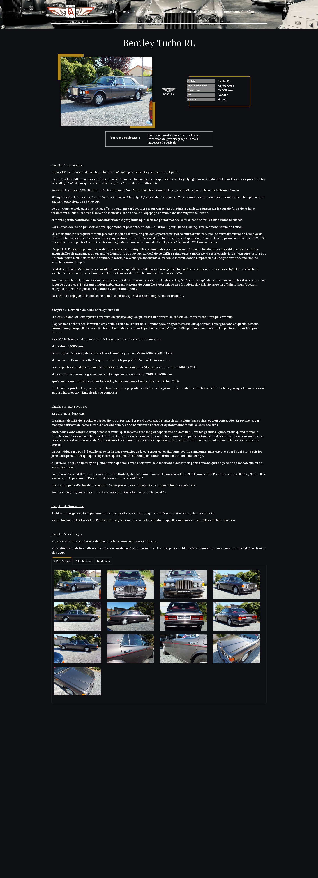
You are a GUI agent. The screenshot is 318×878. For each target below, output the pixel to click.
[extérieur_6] (130, 616)
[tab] (62, 561)
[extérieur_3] (183, 584)
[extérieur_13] (77, 681)
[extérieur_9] (77, 648)
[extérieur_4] (236, 584)
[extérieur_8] (236, 616)
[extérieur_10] (130, 648)
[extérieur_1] (77, 584)
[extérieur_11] (183, 648)
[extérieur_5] (77, 616)
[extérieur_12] (236, 648)
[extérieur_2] (130, 584)
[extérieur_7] (183, 616)
